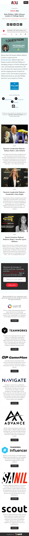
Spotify (16, 107)
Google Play (20, 99)
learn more (14, 320)
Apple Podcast (8, 99)
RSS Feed (15, 102)
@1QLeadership (6, 60)
